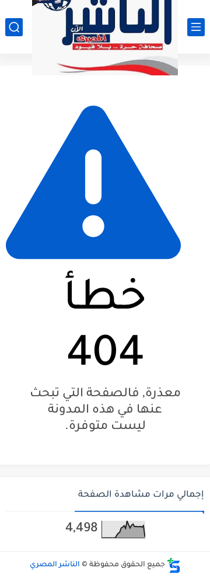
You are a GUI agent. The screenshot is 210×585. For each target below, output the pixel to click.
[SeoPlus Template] (174, 565)
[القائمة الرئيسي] (196, 27)
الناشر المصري (55, 565)
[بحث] (14, 27)
